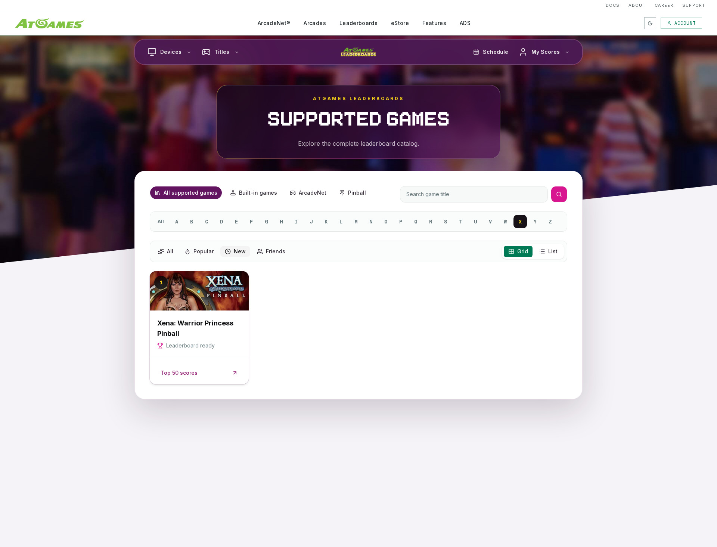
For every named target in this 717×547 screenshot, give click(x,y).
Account (685, 23)
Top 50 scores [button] (179, 373)
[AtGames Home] (49, 23)
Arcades (315, 23)
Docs (613, 5)
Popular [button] (203, 251)
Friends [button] (275, 251)
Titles (221, 52)
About (637, 5)
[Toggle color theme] (650, 23)
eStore (400, 23)
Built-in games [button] (258, 192)
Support (693, 5)
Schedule (495, 52)
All (161, 221)
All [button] (170, 251)
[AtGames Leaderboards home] (358, 52)
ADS (465, 23)
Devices (170, 52)
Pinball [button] (357, 192)
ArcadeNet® (274, 23)
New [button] (240, 251)
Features (434, 23)
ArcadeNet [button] (312, 192)
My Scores (545, 52)
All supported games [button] (190, 192)
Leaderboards (358, 23)
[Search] (559, 194)
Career (664, 5)
